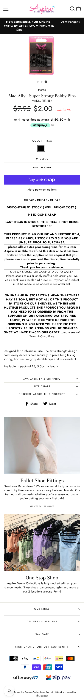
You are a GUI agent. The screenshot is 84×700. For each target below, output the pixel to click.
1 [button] (38, 82)
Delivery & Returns (42, 621)
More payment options (42, 190)
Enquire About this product (42, 394)
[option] (42, 56)
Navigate (42, 634)
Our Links (42, 609)
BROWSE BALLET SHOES (42, 506)
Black (41, 148)
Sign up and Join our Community (42, 646)
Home (42, 90)
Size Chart (42, 386)
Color (41, 140)
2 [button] (42, 82)
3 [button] (46, 81)
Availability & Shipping (42, 378)
